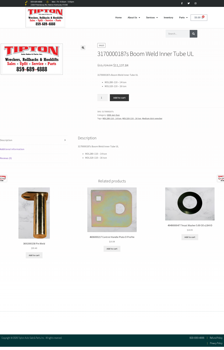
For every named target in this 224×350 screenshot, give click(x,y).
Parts (182, 17)
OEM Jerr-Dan (113, 115)
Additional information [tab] (12, 149)
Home (118, 17)
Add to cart (119, 97)
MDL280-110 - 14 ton (112, 118)
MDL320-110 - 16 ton (131, 118)
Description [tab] (6, 140)
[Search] (193, 34)
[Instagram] (195, 3)
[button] (83, 47)
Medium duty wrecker (152, 118)
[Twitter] (188, 3)
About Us (132, 17)
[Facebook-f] (181, 3)
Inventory (168, 17)
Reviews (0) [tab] (6, 158)
